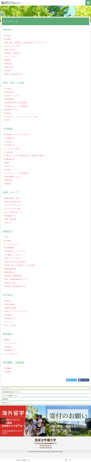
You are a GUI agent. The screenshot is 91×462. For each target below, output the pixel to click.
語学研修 (8, 241)
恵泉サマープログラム (13, 258)
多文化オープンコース (13, 96)
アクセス (69, 460)
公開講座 (8, 372)
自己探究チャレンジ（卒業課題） (17, 106)
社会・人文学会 (10, 325)
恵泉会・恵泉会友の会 (13, 74)
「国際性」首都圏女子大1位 (22, 460)
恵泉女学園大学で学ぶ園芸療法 (16, 103)
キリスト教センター (12, 354)
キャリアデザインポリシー (14, 205)
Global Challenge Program (15, 262)
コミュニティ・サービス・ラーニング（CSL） (21, 117)
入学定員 (8, 142)
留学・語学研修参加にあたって (16, 279)
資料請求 (8, 184)
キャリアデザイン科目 (13, 209)
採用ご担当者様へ (11, 219)
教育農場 (8, 347)
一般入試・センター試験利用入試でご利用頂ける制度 (24, 155)
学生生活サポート (11, 318)
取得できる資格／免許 (13, 202)
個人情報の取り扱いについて (11, 392)
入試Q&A (8, 170)
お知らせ (8, 223)
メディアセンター (11, 343)
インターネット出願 (12, 149)
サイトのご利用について (9, 395)
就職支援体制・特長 (12, 198)
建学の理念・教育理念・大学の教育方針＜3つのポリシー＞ (26, 42)
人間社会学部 (9, 92)
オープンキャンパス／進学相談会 (17, 173)
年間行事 (8, 301)
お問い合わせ (9, 67)
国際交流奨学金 (10, 269)
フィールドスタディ (12, 244)
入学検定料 (9, 152)
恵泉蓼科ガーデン (11, 350)
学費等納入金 (9, 159)
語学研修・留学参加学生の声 (15, 286)
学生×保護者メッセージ (13, 177)
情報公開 (8, 64)
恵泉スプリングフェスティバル (16, 311)
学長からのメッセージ (13, 46)
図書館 (7, 340)
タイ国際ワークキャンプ (13, 255)
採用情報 (5, 399)
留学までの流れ (10, 283)
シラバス (8, 322)
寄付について (6, 403)
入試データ (9, 166)
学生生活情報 (9, 304)
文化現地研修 (9, 248)
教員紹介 (8, 60)
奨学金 (7, 163)
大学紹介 (8, 35)
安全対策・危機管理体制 (13, 276)
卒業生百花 (9, 180)
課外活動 (8, 315)
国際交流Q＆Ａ (10, 272)
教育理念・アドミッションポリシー (17, 134)
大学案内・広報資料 (12, 53)
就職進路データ (10, 216)
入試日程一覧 (9, 145)
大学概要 (8, 39)
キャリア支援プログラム (13, 212)
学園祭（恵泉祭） (11, 308)
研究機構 (8, 368)
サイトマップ (6, 388)
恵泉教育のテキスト (12, 110)
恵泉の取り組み (10, 49)
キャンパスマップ (11, 56)
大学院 (7, 120)
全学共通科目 (9, 99)
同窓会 (7, 70)
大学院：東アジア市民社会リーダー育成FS (20, 265)
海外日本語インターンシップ (15, 251)
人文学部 (8, 88)
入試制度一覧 (9, 138)
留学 (6, 237)
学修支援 (8, 113)
